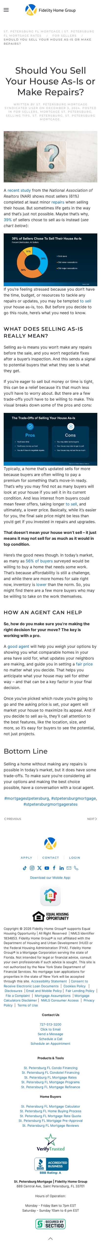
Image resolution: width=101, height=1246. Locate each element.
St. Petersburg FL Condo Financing (50, 1068)
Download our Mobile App (50, 878)
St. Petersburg (48, 115)
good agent (18, 646)
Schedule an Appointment (50, 1043)
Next (90, 819)
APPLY (26, 857)
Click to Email (50, 1029)
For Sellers (25, 111)
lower (41, 584)
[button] (6, 10)
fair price (84, 664)
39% (8, 219)
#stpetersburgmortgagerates (50, 804)
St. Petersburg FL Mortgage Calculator (50, 1106)
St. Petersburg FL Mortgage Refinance (50, 1087)
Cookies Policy (75, 986)
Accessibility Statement (49, 981)
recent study (19, 190)
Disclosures (13, 991)
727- (50, 1024)
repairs (57, 202)
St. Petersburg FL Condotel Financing (50, 1072)
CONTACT (50, 857)
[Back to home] (50, 10)
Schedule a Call (50, 1039)
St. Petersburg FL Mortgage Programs (50, 1082)
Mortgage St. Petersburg (65, 111)
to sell (85, 300)
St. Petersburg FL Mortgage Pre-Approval (51, 1121)
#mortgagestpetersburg (26, 798)
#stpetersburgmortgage (73, 798)
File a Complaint (18, 996)
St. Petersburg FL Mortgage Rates (50, 1077)
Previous (14, 819)
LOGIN (74, 857)
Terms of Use (28, 1005)
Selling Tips (18, 115)
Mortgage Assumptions (53, 996)
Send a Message (50, 1034)
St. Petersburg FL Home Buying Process (50, 1111)
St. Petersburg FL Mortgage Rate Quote (50, 1116)
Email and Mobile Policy (44, 991)
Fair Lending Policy (80, 991)
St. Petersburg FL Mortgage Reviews (50, 1125)
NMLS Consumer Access (60, 1000)
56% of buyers (39, 560)
